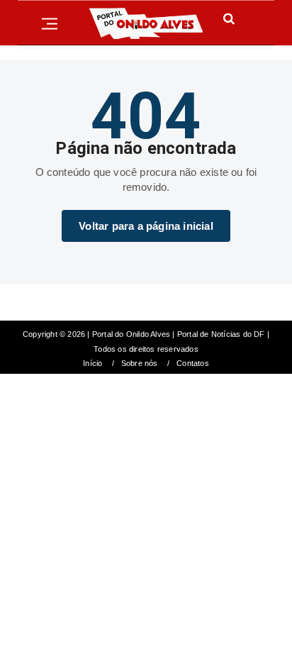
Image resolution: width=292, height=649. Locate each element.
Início (92, 363)
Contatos (192, 363)
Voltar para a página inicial (146, 226)
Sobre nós (139, 363)
